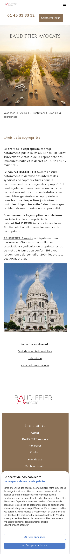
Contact (35, 452)
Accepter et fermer (36, 545)
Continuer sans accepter (16, 525)
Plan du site (35, 459)
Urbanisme (35, 358)
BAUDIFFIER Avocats (35, 439)
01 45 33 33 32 (21, 15)
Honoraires (35, 445)
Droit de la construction (35, 365)
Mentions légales (35, 466)
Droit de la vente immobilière (35, 351)
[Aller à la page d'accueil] (12, 4)
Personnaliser (36, 537)
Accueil (24, 112)
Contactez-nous (50, 17)
